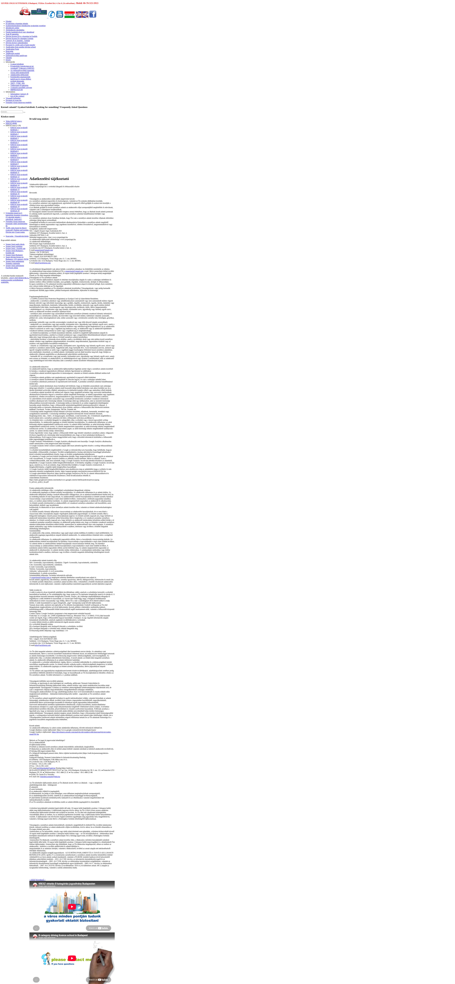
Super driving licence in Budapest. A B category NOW (17, 258)
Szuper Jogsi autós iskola (15, 244)
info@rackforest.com (43, 263)
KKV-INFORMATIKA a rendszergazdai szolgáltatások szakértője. (15, 280)
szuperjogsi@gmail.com (44, 250)
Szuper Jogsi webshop (14, 246)
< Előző (32, 880)
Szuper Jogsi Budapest (14, 255)
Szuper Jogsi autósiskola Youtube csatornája (15, 262)
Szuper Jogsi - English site (15, 249)
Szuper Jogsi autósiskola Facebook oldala (15, 267)
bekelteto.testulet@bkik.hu (50, 777)
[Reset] (24, 112)
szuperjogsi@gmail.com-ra (41, 577)
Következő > (41, 880)
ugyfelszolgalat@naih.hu (46, 768)
